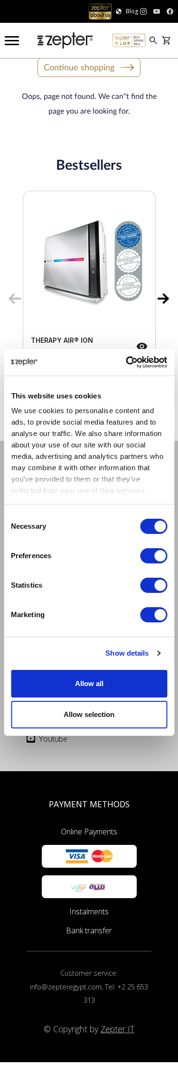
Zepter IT (117, 1029)
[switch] (153, 555)
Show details (127, 653)
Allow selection (89, 714)
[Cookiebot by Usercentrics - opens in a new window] (126, 362)
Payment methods (89, 804)
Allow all (89, 683)
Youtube (53, 739)
